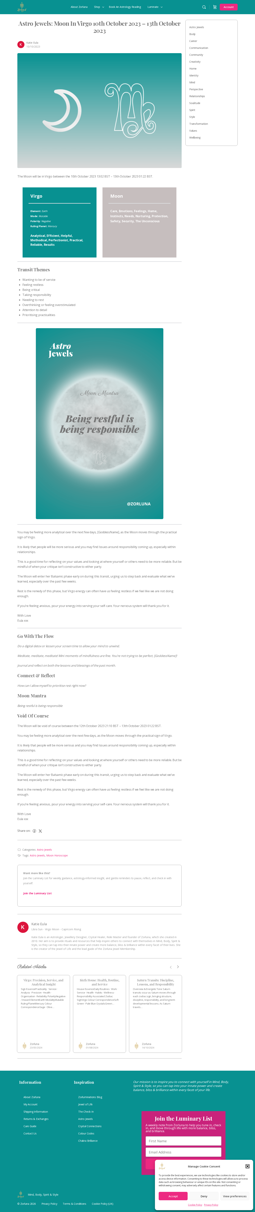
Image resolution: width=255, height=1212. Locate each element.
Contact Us (30, 1133)
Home (193, 68)
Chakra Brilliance (87, 1140)
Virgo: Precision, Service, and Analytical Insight (43, 982)
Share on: (24, 831)
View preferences (235, 1196)
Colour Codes (86, 1133)
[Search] (204, 7)
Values (193, 130)
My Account (31, 1104)
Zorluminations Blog (90, 1097)
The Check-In (86, 1111)
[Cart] (214, 7)
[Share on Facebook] (34, 831)
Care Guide (30, 1126)
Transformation (198, 123)
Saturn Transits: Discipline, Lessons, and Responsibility (155, 982)
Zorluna (34, 1044)
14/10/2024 (148, 1047)
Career (193, 41)
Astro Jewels (44, 849)
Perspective (196, 89)
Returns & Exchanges (36, 1119)
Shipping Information (36, 1111)
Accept (173, 1196)
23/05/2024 (36, 1047)
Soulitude (194, 103)
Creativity (194, 61)
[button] (247, 1166)
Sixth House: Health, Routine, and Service (99, 982)
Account (229, 7)
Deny (204, 1196)
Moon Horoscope (57, 855)
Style (192, 117)
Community (196, 54)
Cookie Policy (195, 1204)
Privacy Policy (211, 1204)
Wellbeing (195, 137)
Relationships (197, 96)
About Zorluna (32, 1097)
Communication (198, 48)
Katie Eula (32, 42)
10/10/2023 (33, 46)
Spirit (192, 110)
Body (192, 34)
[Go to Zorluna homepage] (22, 6)
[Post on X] (40, 831)
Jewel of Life (85, 1104)
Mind (192, 82)
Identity (193, 75)
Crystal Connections (90, 1126)
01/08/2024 (92, 1047)
